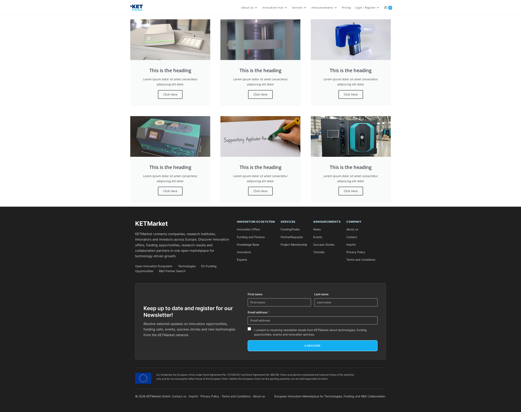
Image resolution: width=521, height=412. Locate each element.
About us (352, 229)
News (317, 229)
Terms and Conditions (360, 259)
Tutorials (318, 252)
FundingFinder (290, 229)
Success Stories (323, 244)
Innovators (244, 252)
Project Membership (294, 244)
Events (317, 237)
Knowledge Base (248, 244)
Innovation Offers (248, 229)
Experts (242, 259)
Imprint (351, 244)
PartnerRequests (292, 237)
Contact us (179, 396)
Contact (351, 237)
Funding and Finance (251, 237)
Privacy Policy (355, 252)
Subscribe (312, 345)
